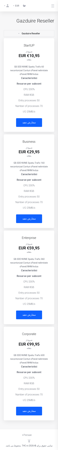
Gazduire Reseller (31, 33)
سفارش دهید (29, 122)
